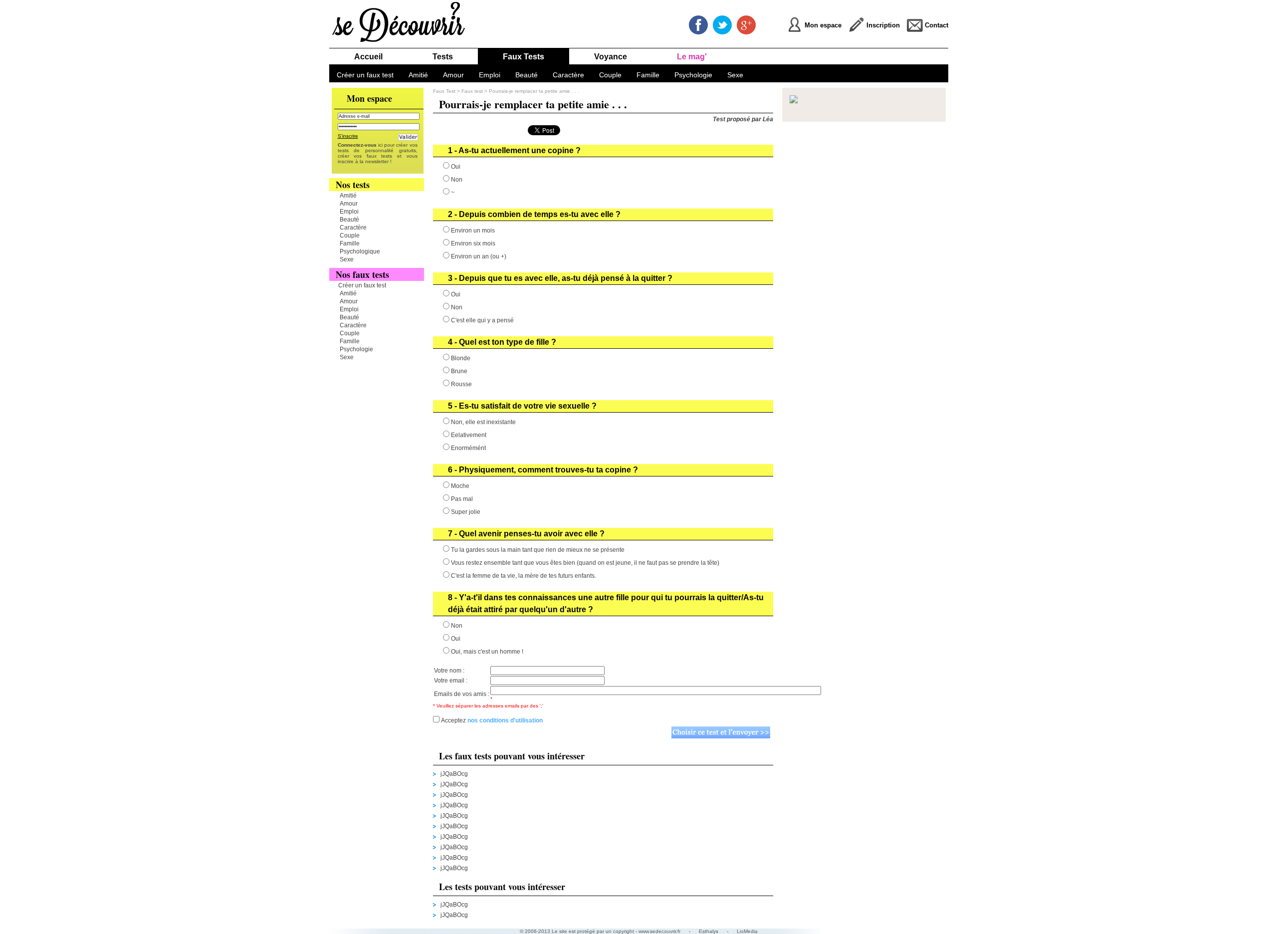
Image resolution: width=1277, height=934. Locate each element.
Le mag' (692, 56)
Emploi (489, 75)
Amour (453, 75)
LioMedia (747, 931)
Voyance (610, 56)
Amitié (418, 75)
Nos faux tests (362, 274)
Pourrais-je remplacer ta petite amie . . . (534, 91)
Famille (648, 75)
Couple (610, 75)
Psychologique (360, 251)
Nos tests (353, 184)
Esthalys (708, 931)
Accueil (368, 56)
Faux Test (444, 91)
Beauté (526, 75)
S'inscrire (348, 136)
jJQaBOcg (454, 773)
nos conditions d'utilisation (505, 720)
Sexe (735, 75)
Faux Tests (523, 56)
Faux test (472, 91)
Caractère (568, 75)
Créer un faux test (365, 75)
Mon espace (369, 98)
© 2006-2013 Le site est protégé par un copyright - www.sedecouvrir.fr (600, 931)
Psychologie (693, 75)
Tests (442, 56)
